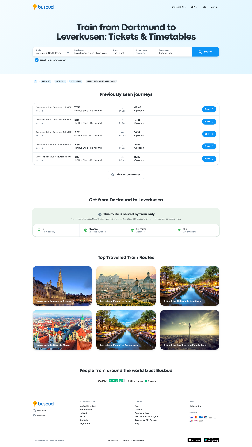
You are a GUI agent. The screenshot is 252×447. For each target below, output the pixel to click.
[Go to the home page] (43, 7)
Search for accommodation (53, 60)
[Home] (35, 81)
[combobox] (49, 52)
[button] (68, 52)
